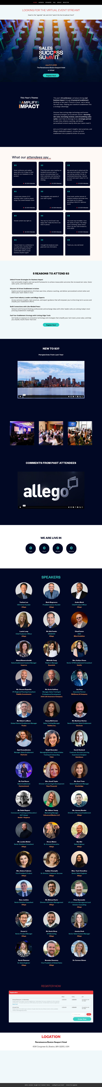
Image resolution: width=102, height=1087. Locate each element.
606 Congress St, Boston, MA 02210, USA (51, 1046)
